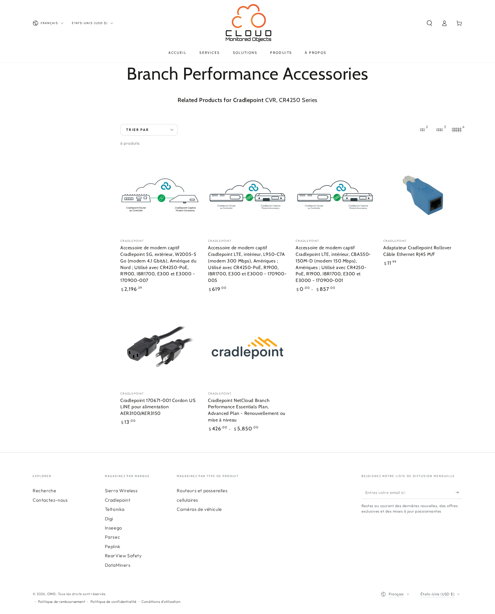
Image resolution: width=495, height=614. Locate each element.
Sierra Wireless (121, 490)
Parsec (112, 537)
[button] (429, 23)
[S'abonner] (459, 492)
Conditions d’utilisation (161, 601)
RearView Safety (123, 555)
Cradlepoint (118, 500)
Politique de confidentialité (113, 601)
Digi (109, 518)
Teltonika (115, 509)
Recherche (44, 490)
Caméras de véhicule (199, 509)
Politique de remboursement (61, 601)
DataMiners (118, 565)
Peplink (113, 546)
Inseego (113, 528)
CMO (51, 594)
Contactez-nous (50, 500)
